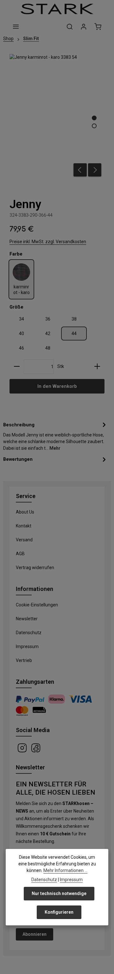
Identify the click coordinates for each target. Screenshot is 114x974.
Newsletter (27, 618)
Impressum (27, 646)
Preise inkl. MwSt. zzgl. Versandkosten (48, 241)
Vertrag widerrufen (35, 567)
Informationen (34, 589)
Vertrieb (24, 660)
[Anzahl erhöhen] (97, 366)
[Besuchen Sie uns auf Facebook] (36, 747)
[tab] (55, 436)
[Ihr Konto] (83, 26)
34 (21, 319)
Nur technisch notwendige (59, 893)
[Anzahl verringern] (17, 366)
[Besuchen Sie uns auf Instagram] (22, 747)
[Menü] (16, 26)
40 (21, 333)
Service (25, 496)
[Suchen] (69, 26)
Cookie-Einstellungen (37, 604)
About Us (25, 511)
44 (74, 333)
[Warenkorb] (97, 26)
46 (21, 348)
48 (47, 348)
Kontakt (23, 525)
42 (47, 333)
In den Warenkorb (57, 386)
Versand (24, 539)
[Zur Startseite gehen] (57, 8)
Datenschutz (28, 632)
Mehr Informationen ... (65, 870)
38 (74, 319)
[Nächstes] (94, 170)
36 (47, 319)
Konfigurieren (59, 912)
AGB (20, 553)
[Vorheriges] (80, 170)
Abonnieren (34, 934)
